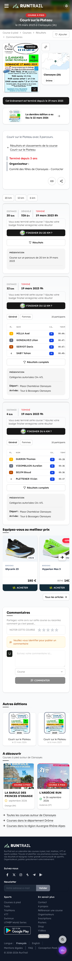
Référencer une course (50, 910)
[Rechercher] (63, 940)
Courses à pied (12, 902)
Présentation (16, 252)
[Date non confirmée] (6, 800)
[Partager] (61, 181)
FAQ (30, 947)
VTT (6, 914)
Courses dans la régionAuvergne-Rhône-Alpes (36, 825)
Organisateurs (46, 914)
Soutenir (44, 936)
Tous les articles (54, 597)
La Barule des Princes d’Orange (19, 794)
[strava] (27, 874)
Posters (42, 922)
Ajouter (63, 34)
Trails (7, 906)
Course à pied (10, 32)
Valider (43, 888)
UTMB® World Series (15, 922)
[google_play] (41, 874)
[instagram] (20, 874)
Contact (42, 902)
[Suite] (62, 557)
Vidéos (42, 930)
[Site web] (46, 47)
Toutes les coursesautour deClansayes (31, 815)
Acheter (22, 587)
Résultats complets (38, 362)
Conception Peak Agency (52, 947)
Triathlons (9, 910)
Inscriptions (44, 918)
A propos (43, 906)
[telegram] (34, 874)
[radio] (39, 630)
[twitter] (14, 874)
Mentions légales (13, 947)
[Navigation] (6, 6)
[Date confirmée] (40, 799)
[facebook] (7, 874)
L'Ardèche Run (50, 792)
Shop (41, 926)
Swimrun (9, 918)
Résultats (37, 242)
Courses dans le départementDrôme (30, 820)
